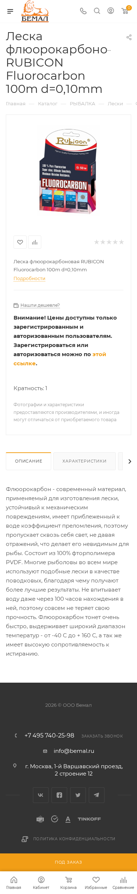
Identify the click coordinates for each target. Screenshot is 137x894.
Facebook (59, 795)
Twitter (78, 795)
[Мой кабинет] (110, 11)
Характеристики (84, 461)
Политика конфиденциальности (74, 839)
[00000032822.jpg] (68, 170)
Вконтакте (41, 795)
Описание (28, 461)
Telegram (96, 795)
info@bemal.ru (74, 750)
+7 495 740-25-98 (49, 736)
